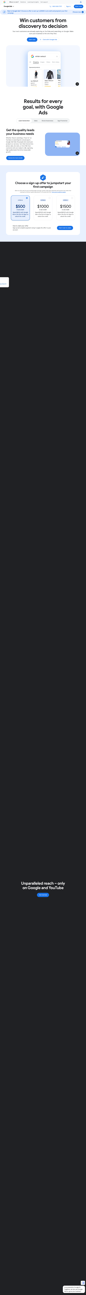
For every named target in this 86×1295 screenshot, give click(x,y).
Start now (78, 6)
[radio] (20, 208)
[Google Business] (4, 2)
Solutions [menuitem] (23, 2)
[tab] (24, 121)
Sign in (68, 6)
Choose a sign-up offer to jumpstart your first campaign (43, 185)
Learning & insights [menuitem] (33, 2)
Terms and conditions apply (59, 192)
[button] (77, 84)
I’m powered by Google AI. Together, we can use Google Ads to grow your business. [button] (73, 1289)
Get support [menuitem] (44, 2)
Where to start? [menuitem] (14, 2)
